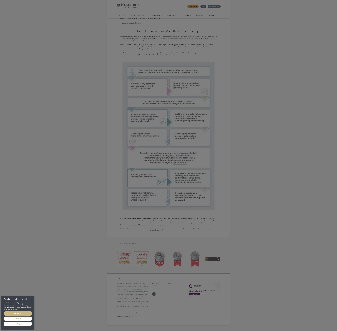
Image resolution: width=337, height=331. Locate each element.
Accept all (18, 313)
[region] (17, 313)
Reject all (18, 318)
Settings (18, 324)
